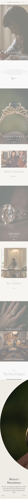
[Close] (26, 381)
